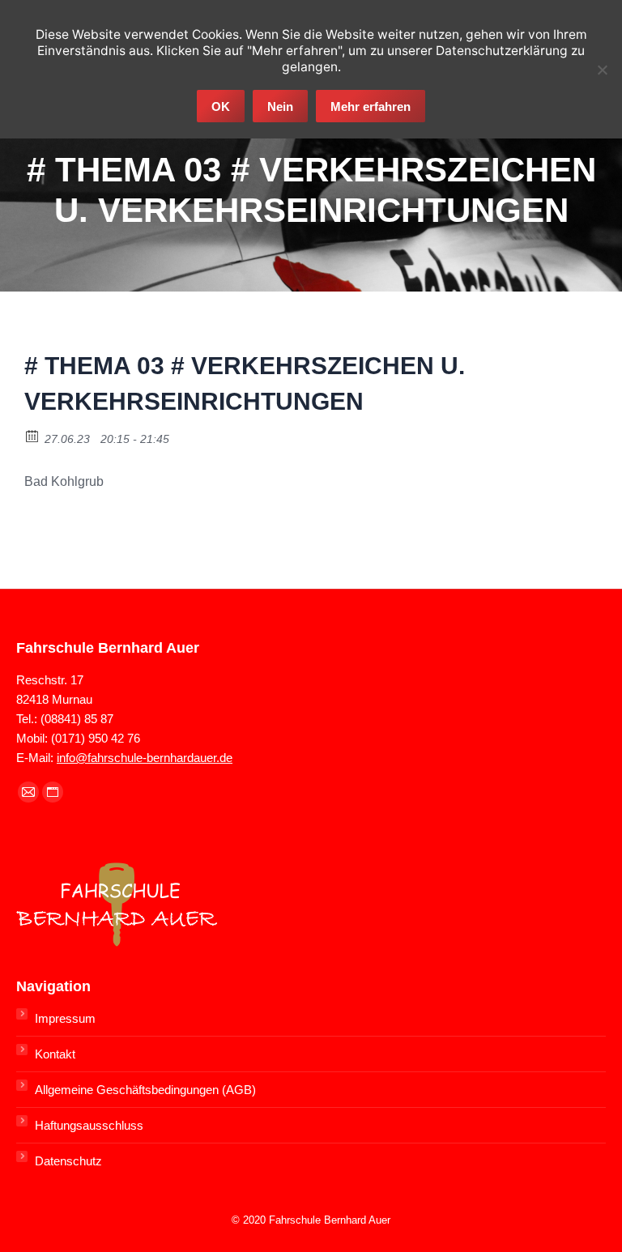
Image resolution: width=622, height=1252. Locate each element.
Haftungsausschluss (89, 1125)
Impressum (65, 1018)
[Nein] (602, 70)
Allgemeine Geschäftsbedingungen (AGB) (145, 1090)
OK (220, 106)
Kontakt (55, 1054)
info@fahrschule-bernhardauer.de (144, 757)
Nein (280, 106)
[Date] (32, 435)
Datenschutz (68, 1161)
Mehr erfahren (370, 106)
